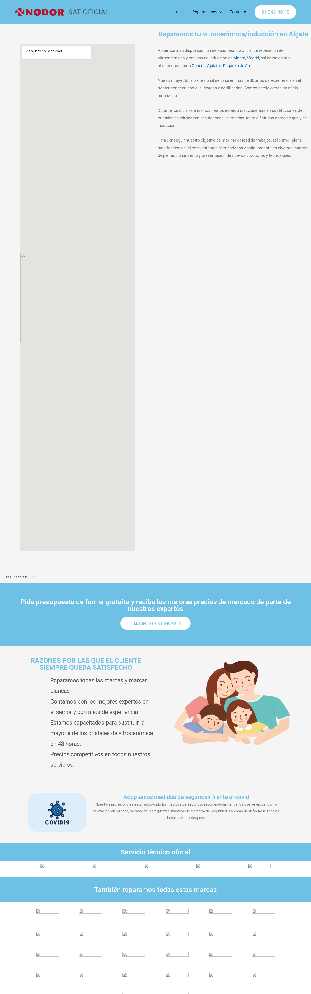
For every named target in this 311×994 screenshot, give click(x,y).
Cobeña (199, 65)
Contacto (237, 12)
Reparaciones (204, 12)
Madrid (253, 57)
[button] (155, 623)
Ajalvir (212, 65)
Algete (239, 57)
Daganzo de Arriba (239, 65)
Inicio (180, 12)
